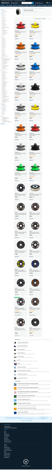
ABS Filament (44, 5)
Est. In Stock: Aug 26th (32, 315)
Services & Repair (7, 441)
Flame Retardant (5, 62)
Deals (2, 116)
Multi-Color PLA (5, 56)
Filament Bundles (6, 118)
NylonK (4, 88)
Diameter (2, 9)
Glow (4, 64)
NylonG (4, 87)
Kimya (4, 80)
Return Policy (7, 453)
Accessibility (6, 457)
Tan (4, 50)
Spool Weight (3, 107)
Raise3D (4, 94)
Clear (4, 51)
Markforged (5, 85)
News (5, 432)
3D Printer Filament (21, 5)
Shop (5, 431)
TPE (4, 35)
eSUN (4, 77)
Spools (5, 106)
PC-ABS (4, 31)
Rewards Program (8, 450)
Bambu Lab (26, 5)
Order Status (7, 447)
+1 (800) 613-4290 (22, 0)
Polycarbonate (5, 30)
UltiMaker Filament (6, 101)
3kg (4, 112)
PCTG (4, 19)
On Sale (36, 18)
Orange (4, 42)
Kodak (4, 79)
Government (6, 439)
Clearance (5, 119)
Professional (7, 435)
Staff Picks (10, 5)
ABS (4, 15)
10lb (4, 114)
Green (4, 44)
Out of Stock (17, 335)
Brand (2, 70)
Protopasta (5, 92)
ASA (4, 21)
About (5, 444)
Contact (6, 446)
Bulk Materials (5, 117)
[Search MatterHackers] (33, 3)
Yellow (4, 43)
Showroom (6, 434)
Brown (4, 49)
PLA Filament (39, 5)
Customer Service (16, 0)
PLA (4, 14)
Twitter (23, 421)
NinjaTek (5, 86)
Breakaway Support (6, 27)
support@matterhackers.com (10, 427)
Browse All (3, 123)
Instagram (25, 421)
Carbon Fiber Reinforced (7, 58)
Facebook (21, 421)
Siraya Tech (5, 95)
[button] (15, 3)
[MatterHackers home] (5, 3)
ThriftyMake (5, 100)
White (4, 40)
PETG (4, 18)
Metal (4, 23)
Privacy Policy (7, 454)
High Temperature (6, 65)
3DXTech (5, 71)
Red (4, 41)
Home (25, 8)
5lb (4, 113)
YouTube (31, 421)
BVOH (4, 28)
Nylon (36, 8)
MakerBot (5, 84)
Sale (7, 5)
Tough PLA (5, 20)
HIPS (4, 29)
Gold (4, 52)
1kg (4, 111)
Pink (4, 48)
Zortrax (4, 102)
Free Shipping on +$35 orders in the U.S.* (7, 0)
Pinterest (29, 421)
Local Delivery (7, 448)
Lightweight (5, 66)
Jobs (5, 451)
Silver (4, 53)
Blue (4, 45)
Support (6, 438)
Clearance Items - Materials (7, 121)
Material (2, 13)
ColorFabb (5, 76)
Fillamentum (5, 78)
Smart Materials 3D (6, 96)
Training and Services (33, 5)
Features (2, 57)
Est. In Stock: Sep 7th (18, 315)
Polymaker (5, 93)
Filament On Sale (6, 120)
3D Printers (15, 5)
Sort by (40, 18)
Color (2, 36)
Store (27, 8)
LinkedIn (27, 421)
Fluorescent (5, 63)
